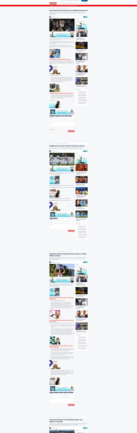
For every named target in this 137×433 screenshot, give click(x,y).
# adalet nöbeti (71, 392)
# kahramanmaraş (56, 392)
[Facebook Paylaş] (84, 17)
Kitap (76, 3)
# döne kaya (65, 392)
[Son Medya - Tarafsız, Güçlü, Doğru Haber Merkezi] (53, 3)
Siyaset (73, 3)
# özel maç (55, 218)
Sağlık (83, 3)
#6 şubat (51, 392)
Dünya (81, 3)
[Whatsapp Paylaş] (86, 17)
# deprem (61, 392)
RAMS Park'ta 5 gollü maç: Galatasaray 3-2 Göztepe (64, 5)
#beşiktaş (51, 218)
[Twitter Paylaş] (85, 17)
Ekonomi (67, 3)
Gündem (70, 3)
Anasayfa (51, 8)
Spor (78, 3)
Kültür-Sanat (63, 3)
